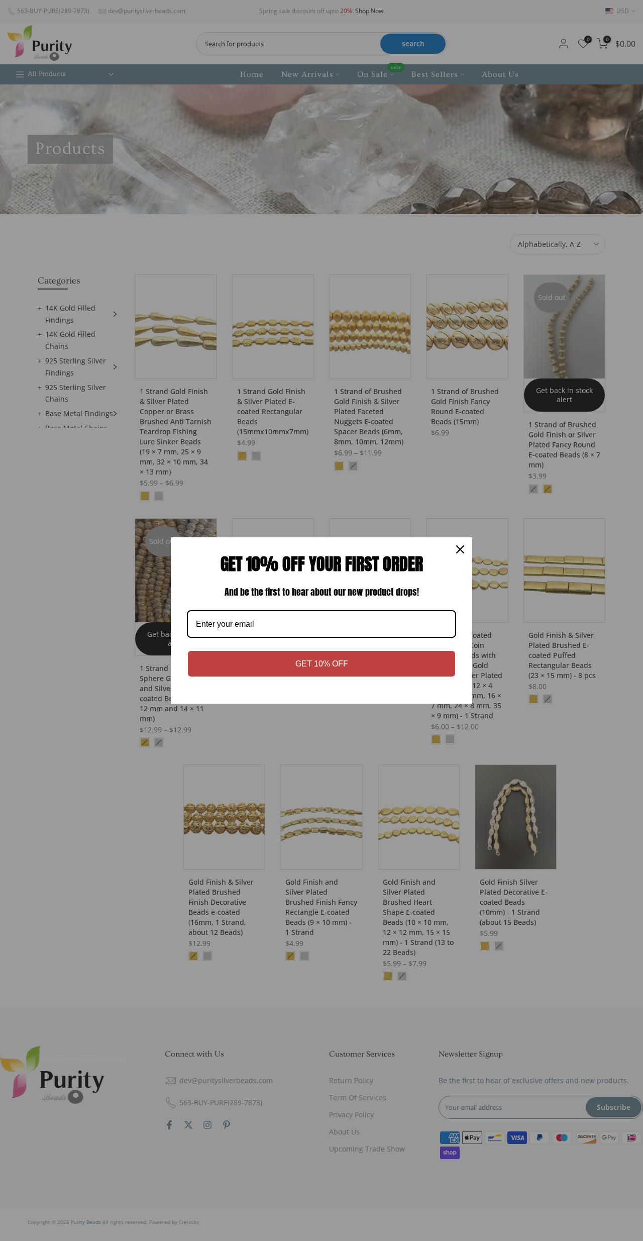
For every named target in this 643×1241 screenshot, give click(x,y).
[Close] (460, 549)
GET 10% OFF (321, 663)
